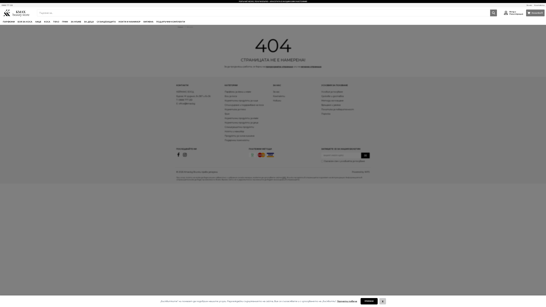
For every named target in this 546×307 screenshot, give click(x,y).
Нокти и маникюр (129, 21)
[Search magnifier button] (493, 13)
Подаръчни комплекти (170, 21)
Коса (47, 21)
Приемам (369, 301)
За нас (529, 5)
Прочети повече (347, 301)
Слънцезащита (106, 21)
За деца (89, 21)
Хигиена (148, 21)
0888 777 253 (7, 5)
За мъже (76, 21)
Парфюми (9, 21)
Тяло (56, 21)
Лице (38, 21)
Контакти (539, 5)
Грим (65, 21)
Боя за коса (25, 21)
